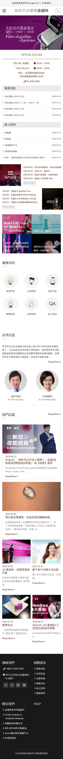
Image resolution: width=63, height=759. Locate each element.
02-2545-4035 (33, 81)
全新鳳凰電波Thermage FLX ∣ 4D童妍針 (31, 3)
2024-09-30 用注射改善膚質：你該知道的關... (43, 167)
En (58, 11)
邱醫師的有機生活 (13, 723)
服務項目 (40, 683)
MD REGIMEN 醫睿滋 (15, 728)
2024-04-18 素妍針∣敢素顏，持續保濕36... (41, 175)
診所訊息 (40, 673)
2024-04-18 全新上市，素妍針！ (37, 171)
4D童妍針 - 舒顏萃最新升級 (16, 571)
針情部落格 (10, 738)
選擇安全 (7, 625)
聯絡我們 (40, 693)
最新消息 (10, 88)
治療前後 (40, 678)
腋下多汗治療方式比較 (45, 569)
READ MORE (29, 183)
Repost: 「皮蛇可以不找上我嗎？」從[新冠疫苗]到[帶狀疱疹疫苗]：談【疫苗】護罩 (30, 461)
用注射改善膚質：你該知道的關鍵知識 (27, 517)
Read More (54, 362)
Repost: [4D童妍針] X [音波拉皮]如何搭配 (45, 626)
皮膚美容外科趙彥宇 (14, 710)
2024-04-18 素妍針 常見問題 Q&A (38, 178)
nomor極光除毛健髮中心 (16, 733)
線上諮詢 (10, 124)
